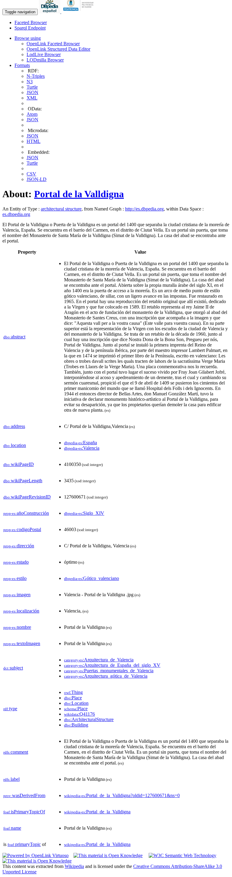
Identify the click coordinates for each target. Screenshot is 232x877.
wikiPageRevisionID (27, 496)
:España (80, 442)
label (11, 779)
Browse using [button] (27, 38)
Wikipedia (74, 866)
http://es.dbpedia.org (144, 208)
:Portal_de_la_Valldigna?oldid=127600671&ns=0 (122, 795)
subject (13, 667)
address (14, 426)
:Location (76, 703)
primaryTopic (24, 844)
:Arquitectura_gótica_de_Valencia (105, 676)
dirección (18, 545)
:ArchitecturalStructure (89, 719)
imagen (17, 594)
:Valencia (81, 448)
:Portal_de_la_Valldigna (97, 811)
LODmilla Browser (45, 59)
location (14, 445)
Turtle (32, 87)
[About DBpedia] (50, 11)
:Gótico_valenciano (91, 578)
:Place (73, 697)
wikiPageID (18, 464)
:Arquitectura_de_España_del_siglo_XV (112, 665)
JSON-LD (37, 179)
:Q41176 (79, 714)
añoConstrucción (26, 513)
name (12, 828)
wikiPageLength (22, 480)
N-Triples (36, 76)
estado (16, 562)
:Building (76, 724)
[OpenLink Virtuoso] (35, 855)
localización (21, 610)
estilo (15, 578)
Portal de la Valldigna (79, 193)
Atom (32, 114)
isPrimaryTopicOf (24, 811)
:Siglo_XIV (84, 513)
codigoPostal (22, 529)
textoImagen (21, 643)
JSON (32, 92)
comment (15, 752)
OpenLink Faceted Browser (53, 43)
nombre (17, 627)
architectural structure (61, 208)
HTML (33, 141)
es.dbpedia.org (16, 214)
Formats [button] (22, 65)
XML (32, 97)
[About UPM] (79, 11)
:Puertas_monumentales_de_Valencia (108, 670)
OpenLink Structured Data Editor (58, 49)
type (10, 708)
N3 (30, 81)
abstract (14, 336)
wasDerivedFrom (24, 795)
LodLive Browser (44, 54)
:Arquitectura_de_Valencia (99, 659)
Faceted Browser (30, 22)
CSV (31, 173)
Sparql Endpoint (30, 27)
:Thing (73, 692)
